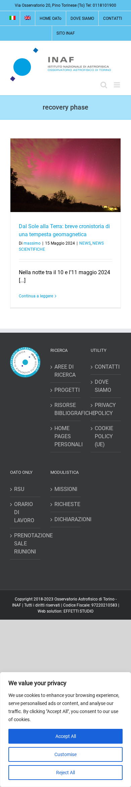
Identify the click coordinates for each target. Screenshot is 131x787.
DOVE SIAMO (103, 386)
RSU (19, 489)
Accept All (65, 736)
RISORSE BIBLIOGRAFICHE (65, 409)
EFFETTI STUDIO (78, 611)
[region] (65, 729)
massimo (32, 243)
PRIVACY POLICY (105, 409)
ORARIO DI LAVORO (24, 512)
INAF (16, 605)
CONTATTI (106, 367)
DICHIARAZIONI (65, 519)
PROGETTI (65, 390)
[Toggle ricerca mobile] (103, 84)
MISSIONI (65, 489)
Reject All (65, 772)
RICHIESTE (65, 504)
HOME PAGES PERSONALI (65, 436)
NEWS (85, 243)
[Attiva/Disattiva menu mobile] (117, 84)
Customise (65, 754)
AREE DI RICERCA (65, 371)
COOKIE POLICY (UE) (104, 436)
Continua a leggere (36, 296)
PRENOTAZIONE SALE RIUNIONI (25, 543)
